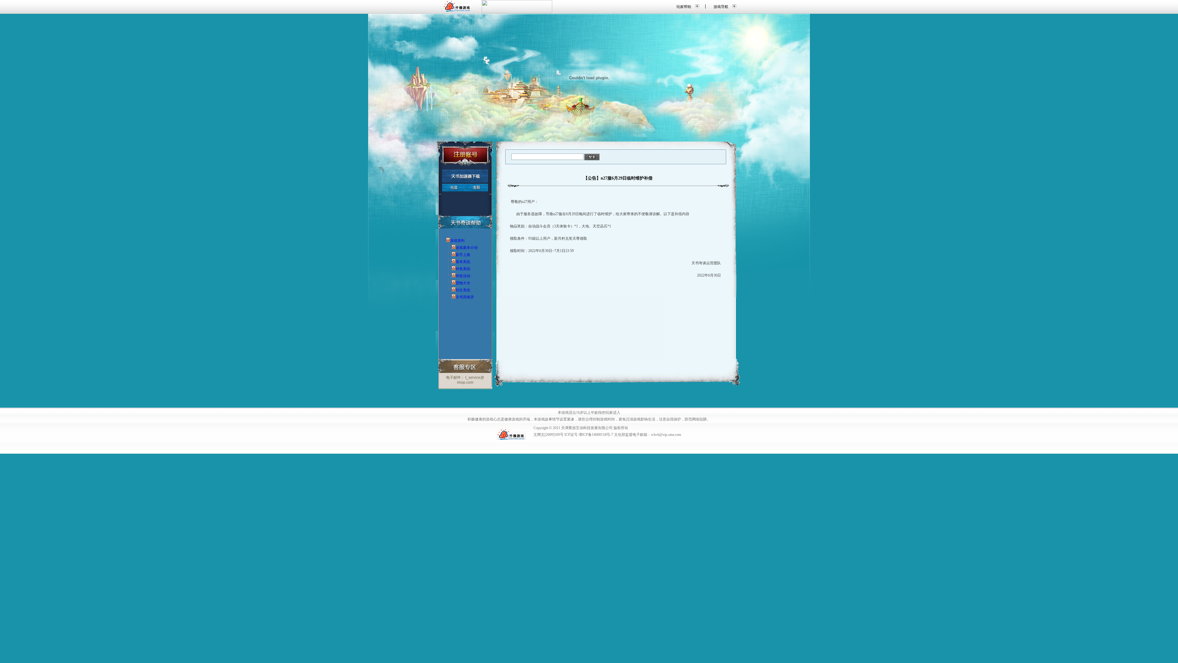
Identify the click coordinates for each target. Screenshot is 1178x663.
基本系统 (463, 262)
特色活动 (463, 276)
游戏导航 (721, 7)
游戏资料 (457, 240)
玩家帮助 (683, 7)
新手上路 (463, 255)
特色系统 (463, 269)
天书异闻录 (465, 297)
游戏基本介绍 (467, 248)
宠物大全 (463, 283)
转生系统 (463, 290)
